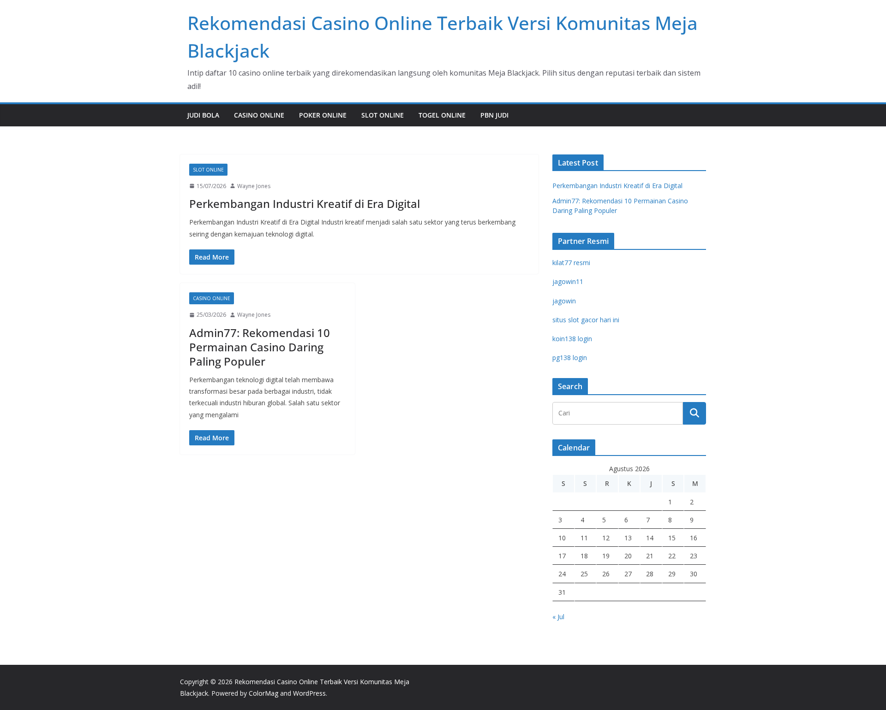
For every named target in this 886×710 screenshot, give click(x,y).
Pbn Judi (494, 115)
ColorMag (263, 693)
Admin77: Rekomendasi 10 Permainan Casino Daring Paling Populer (259, 347)
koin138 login (572, 338)
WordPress (309, 693)
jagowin (564, 300)
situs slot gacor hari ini (585, 319)
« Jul (558, 616)
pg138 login (569, 357)
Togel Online (442, 115)
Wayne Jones (253, 186)
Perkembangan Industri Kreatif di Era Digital (304, 203)
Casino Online (259, 115)
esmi (571, 262)
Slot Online (382, 115)
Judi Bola (203, 115)
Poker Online (323, 115)
